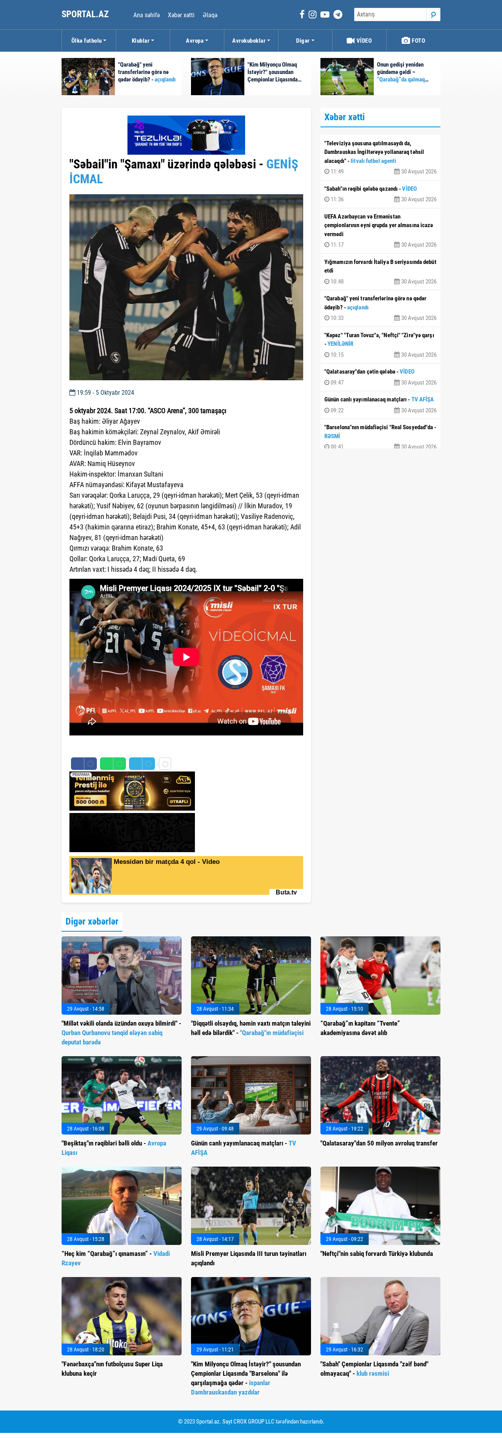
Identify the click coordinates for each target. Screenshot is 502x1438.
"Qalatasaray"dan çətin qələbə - (380, 377)
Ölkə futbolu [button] (86, 40)
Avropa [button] (195, 40)
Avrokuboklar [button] (249, 40)
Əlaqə (210, 15)
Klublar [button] (141, 40)
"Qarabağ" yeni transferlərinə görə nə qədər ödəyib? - (380, 308)
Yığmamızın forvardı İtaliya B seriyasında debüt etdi (380, 271)
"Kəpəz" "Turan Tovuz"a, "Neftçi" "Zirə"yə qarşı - (380, 345)
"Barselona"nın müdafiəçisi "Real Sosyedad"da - (380, 437)
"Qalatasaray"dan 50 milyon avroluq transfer (379, 1143)
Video (363, 40)
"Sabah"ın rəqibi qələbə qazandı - (380, 194)
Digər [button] (303, 40)
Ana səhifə (146, 15)
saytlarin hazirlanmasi (101, 747)
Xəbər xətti (181, 15)
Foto (418, 40)
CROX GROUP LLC (254, 1421)
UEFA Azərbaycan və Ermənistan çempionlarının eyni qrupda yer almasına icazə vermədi (380, 231)
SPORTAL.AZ (86, 14)
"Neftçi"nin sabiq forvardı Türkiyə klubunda (376, 1253)
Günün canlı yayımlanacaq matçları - (380, 405)
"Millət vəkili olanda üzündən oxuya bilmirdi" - (121, 1032)
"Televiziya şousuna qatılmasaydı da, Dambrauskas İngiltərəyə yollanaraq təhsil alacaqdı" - (380, 157)
